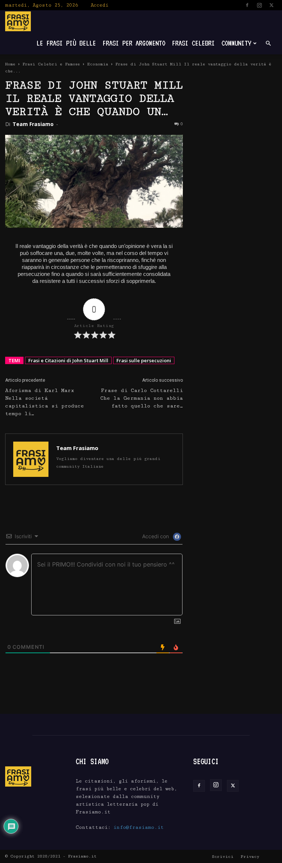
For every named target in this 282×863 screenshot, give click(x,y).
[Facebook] (247, 5)
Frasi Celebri (193, 43)
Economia (97, 64)
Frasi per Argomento (133, 43)
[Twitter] (271, 5)
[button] (268, 43)
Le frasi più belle (66, 43)
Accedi (99, 5)
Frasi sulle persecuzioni (143, 360)
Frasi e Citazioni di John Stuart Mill (68, 360)
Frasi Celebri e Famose (51, 64)
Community (236, 43)
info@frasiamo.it (138, 827)
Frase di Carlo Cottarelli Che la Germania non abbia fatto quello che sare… (141, 398)
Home (10, 64)
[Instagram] (259, 5)
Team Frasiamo (33, 124)
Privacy (250, 856)
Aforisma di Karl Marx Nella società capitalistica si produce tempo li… (44, 402)
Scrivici (223, 856)
